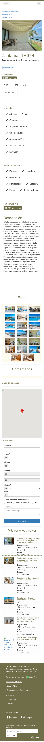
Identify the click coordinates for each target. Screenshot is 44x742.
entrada (7, 470)
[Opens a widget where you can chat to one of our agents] (35, 738)
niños (6, 491)
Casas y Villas (12, 686)
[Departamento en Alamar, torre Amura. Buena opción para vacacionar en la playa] (9, 541)
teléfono (7, 462)
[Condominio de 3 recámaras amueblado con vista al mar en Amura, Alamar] (9, 560)
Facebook (13, 717)
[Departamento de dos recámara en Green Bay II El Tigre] (9, 600)
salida (6, 477)
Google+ (28, 717)
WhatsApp (33, 677)
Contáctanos (11, 699)
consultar (23, 521)
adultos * (7, 485)
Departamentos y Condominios (18, 690)
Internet (9, 502)
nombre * (7, 446)
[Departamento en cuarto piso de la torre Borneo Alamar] (9, 643)
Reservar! (9, 67)
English (6, 3)
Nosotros (10, 703)
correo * (7, 454)
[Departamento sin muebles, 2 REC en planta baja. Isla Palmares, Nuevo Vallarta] (9, 620)
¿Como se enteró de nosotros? (16, 499)
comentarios (9, 507)
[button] (39, 3)
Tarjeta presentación (23, 502)
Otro (35, 502)
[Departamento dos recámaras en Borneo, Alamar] (9, 580)
